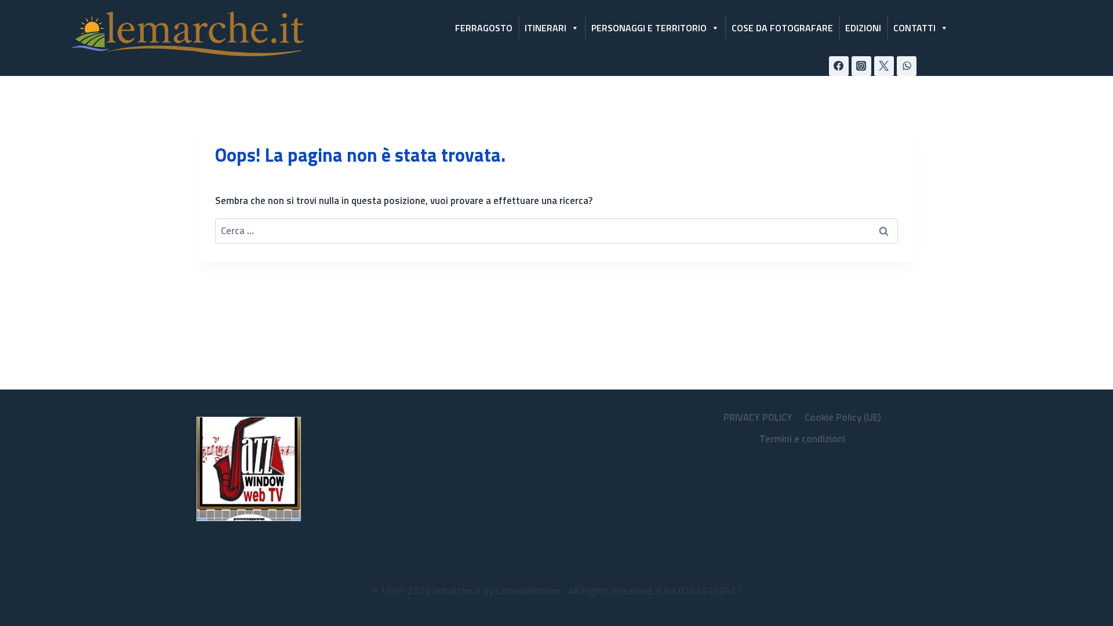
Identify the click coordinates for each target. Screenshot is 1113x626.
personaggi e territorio (649, 28)
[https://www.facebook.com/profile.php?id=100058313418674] (839, 66)
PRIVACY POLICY (757, 417)
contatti (914, 28)
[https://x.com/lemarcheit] (884, 66)
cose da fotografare (782, 28)
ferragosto (483, 28)
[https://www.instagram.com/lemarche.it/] (861, 66)
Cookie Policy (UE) (843, 417)
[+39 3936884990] (906, 66)
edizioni (863, 28)
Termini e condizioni (802, 438)
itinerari (545, 28)
